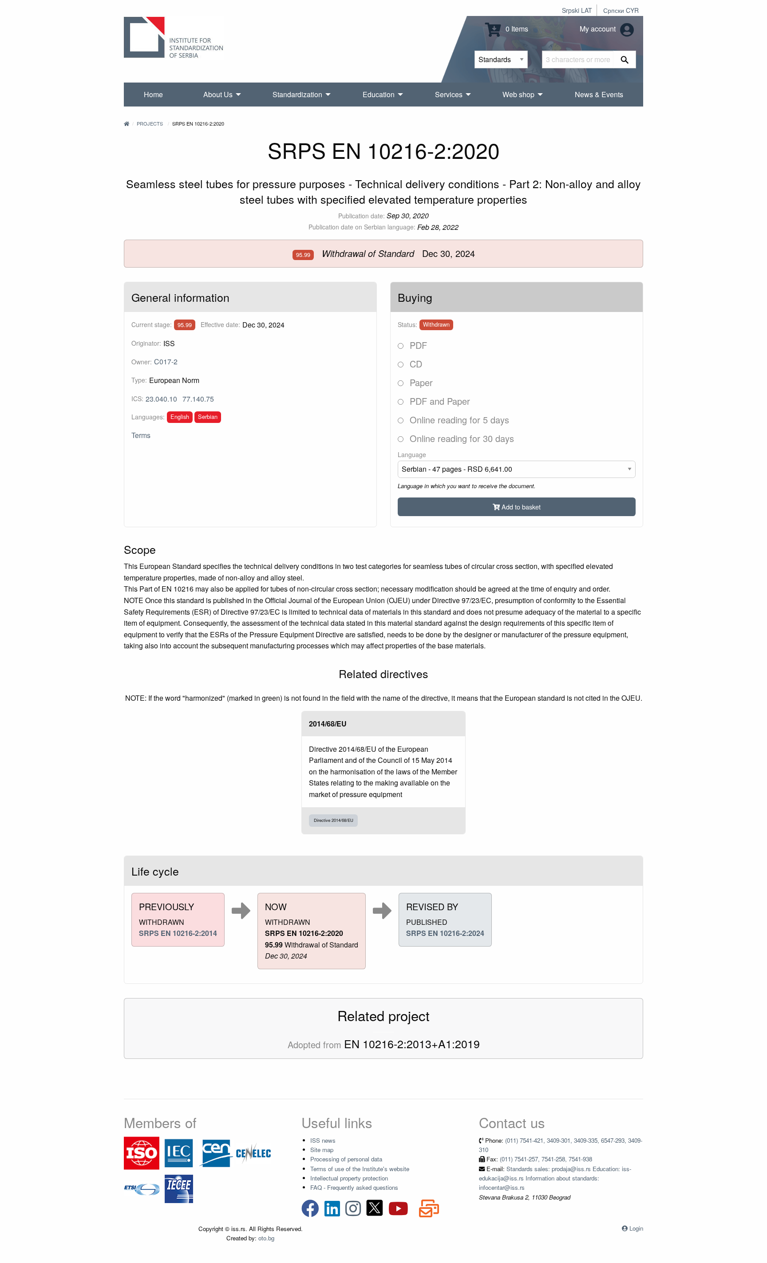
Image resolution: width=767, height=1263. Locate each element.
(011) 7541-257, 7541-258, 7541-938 (546, 1159)
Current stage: (151, 324)
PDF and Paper (438, 401)
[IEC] (179, 1152)
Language (412, 454)
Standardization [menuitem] (297, 94)
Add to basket (520, 506)
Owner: (141, 361)
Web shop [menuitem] (518, 94)
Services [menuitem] (449, 94)
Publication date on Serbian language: (361, 226)
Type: (139, 379)
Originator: (146, 343)
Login (636, 1228)
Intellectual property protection (349, 1178)
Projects (150, 123)
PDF (417, 345)
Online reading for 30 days (460, 438)
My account (598, 29)
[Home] (126, 123)
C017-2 (166, 361)
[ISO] (141, 1152)
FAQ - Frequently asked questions (354, 1187)
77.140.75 (198, 399)
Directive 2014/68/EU (333, 820)
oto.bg (266, 1238)
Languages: (148, 416)
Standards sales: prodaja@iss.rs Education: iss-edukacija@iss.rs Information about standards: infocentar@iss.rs (555, 1178)
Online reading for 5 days (458, 419)
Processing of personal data (346, 1159)
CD (414, 363)
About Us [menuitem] (218, 94)
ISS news (323, 1140)
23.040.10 (161, 399)
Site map (321, 1149)
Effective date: (220, 324)
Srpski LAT (577, 10)
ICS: (137, 398)
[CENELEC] (253, 1152)
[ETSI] (141, 1188)
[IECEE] (179, 1188)
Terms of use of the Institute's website (359, 1168)
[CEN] (216, 1152)
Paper (420, 382)
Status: (407, 324)
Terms (140, 435)
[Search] (624, 59)
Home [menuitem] (153, 94)
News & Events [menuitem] (599, 94)
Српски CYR (621, 10)
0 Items (516, 29)
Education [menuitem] (379, 94)
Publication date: (361, 215)
